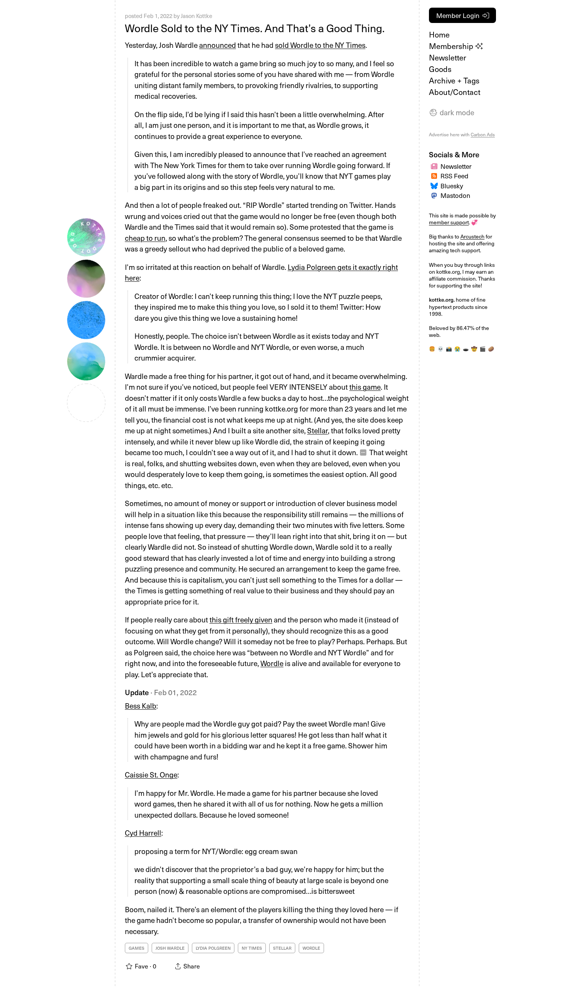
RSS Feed (454, 176)
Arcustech (472, 236)
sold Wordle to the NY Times (320, 44)
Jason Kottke (196, 15)
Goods (440, 69)
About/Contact (454, 92)
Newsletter (447, 57)
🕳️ (466, 348)
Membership (452, 46)
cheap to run (145, 237)
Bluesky (451, 186)
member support (449, 222)
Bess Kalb (140, 705)
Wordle (271, 663)
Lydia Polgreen (213, 948)
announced (217, 44)
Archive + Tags (454, 80)
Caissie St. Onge (151, 774)
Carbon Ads (483, 134)
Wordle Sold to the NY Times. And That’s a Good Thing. (255, 28)
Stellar (317, 430)
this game (365, 386)
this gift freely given (240, 619)
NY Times (252, 948)
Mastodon (455, 195)
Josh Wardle (170, 948)
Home (439, 34)
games (136, 948)
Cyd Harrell (143, 832)
